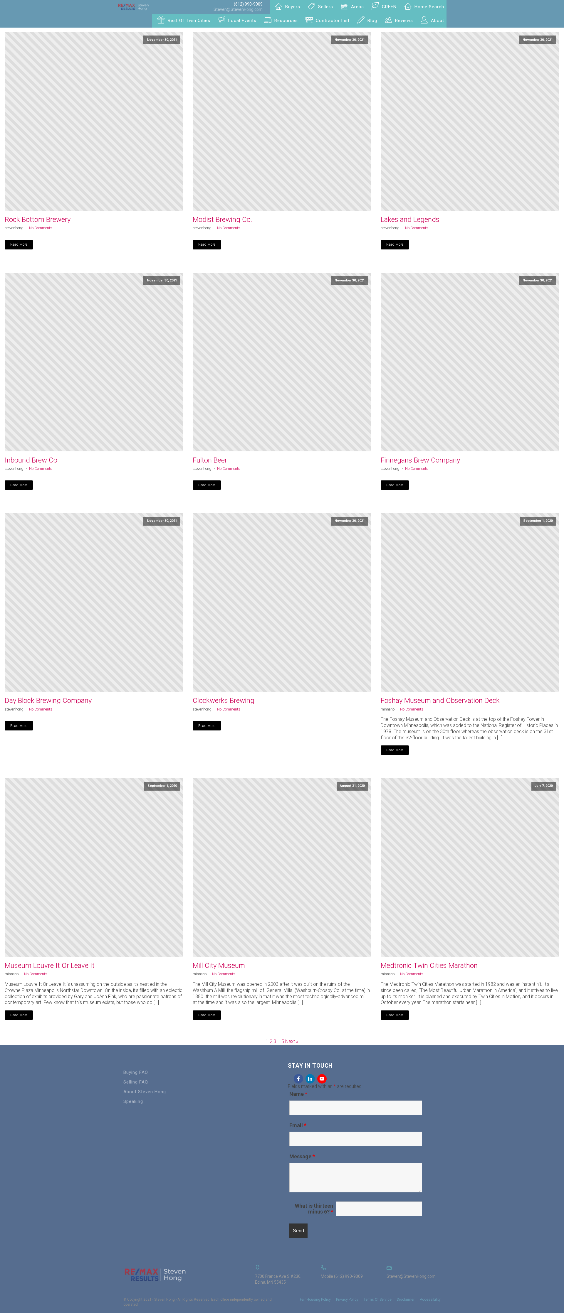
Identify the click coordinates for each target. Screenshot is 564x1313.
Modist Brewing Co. (222, 219)
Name (298, 1094)
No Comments (40, 228)
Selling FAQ (135, 1082)
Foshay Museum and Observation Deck (440, 700)
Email (297, 1125)
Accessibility (430, 1299)
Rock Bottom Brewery (37, 219)
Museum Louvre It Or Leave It (50, 965)
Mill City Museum (219, 965)
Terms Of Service (378, 1299)
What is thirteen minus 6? (314, 1209)
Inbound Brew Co (31, 460)
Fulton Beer (210, 460)
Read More (18, 244)
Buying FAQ (135, 1072)
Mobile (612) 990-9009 (342, 1276)
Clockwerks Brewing (223, 700)
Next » (291, 1041)
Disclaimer (405, 1299)
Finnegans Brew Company (420, 460)
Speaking (133, 1101)
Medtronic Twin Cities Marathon (429, 965)
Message (302, 1156)
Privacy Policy (347, 1299)
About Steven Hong (144, 1091)
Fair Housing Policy (315, 1299)
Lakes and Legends (410, 219)
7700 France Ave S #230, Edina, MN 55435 (278, 1279)
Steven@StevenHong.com (238, 9)
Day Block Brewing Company (48, 700)
